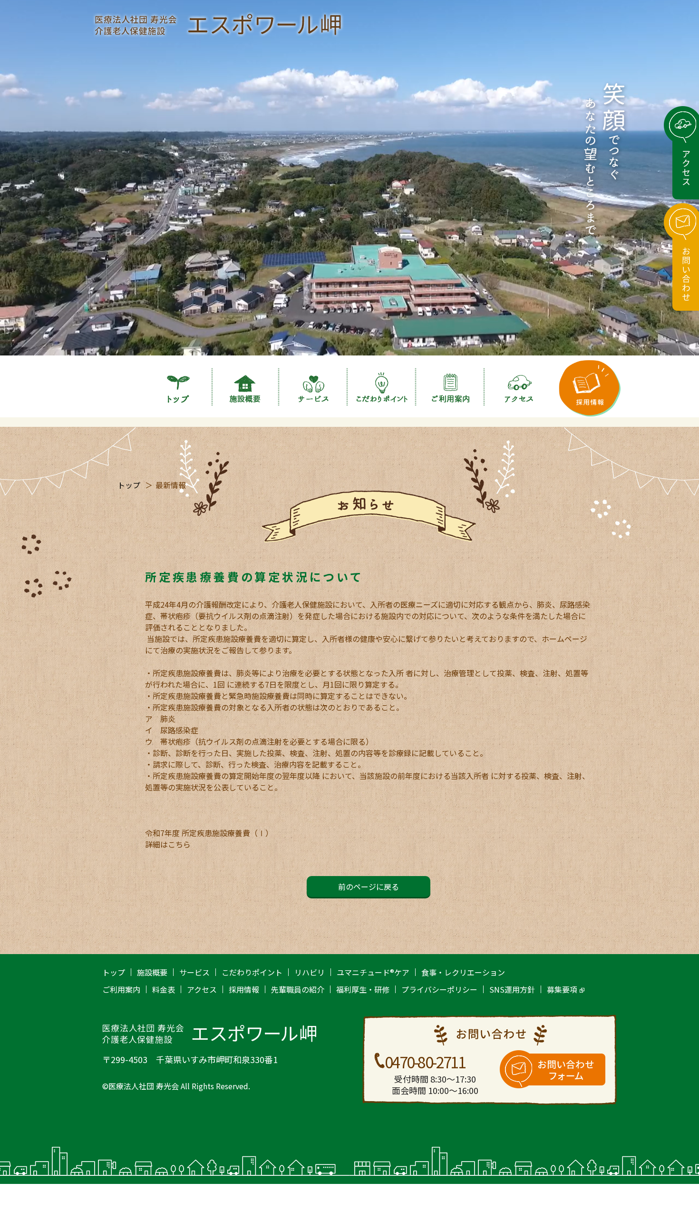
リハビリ (309, 972)
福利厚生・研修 (362, 989)
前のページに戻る (368, 886)
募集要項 (562, 989)
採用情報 (244, 989)
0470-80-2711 (425, 1062)
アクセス (202, 989)
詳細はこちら (168, 844)
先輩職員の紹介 (297, 989)
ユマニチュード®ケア (373, 972)
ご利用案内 (121, 989)
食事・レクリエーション (463, 972)
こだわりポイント (252, 972)
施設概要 (152, 972)
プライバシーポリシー (439, 989)
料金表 (163, 989)
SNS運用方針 (512, 989)
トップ (128, 485)
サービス (194, 972)
